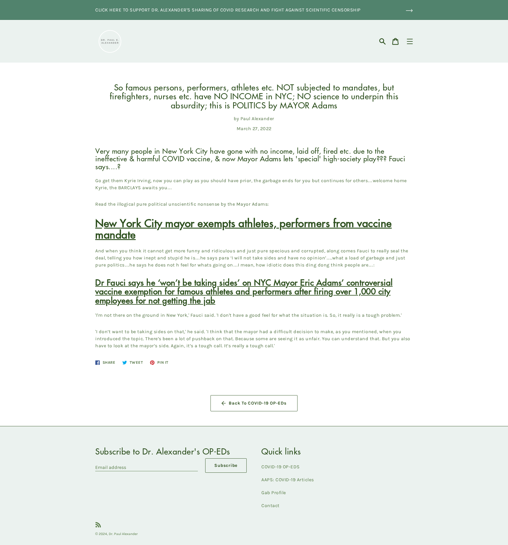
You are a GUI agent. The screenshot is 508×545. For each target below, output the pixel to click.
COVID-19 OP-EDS (280, 466)
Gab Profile (273, 492)
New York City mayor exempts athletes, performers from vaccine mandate (243, 228)
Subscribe (226, 465)
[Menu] (409, 41)
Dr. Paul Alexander (123, 534)
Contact (270, 505)
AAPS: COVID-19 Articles (287, 479)
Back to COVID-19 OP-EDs (257, 403)
